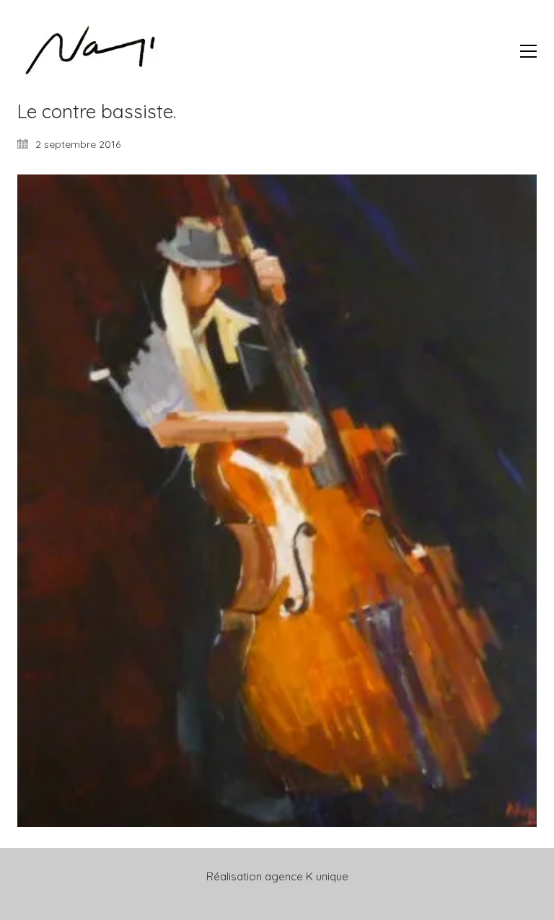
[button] (528, 51)
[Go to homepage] (89, 51)
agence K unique (306, 876)
